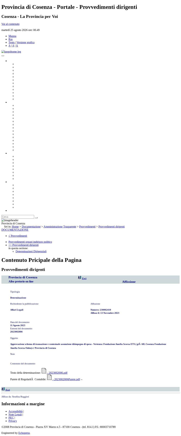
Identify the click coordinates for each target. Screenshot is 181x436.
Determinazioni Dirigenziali (31, 251)
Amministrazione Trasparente (32, 169)
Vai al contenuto (10, 23)
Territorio (21, 197)
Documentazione (17, 153)
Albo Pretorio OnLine (28, 156)
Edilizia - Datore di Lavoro (31, 140)
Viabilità (20, 143)
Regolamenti (23, 178)
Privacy (12, 420)
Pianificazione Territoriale (30, 134)
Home (15, 226)
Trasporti (20, 130)
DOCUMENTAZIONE (14, 229)
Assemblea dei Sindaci (28, 73)
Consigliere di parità (27, 83)
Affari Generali (24, 108)
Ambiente (21, 137)
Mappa (12, 36)
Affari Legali (23, 118)
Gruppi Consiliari (25, 79)
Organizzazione (17, 102)
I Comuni (21, 200)
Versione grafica (25, 42)
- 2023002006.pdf (56, 372)
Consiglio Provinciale (28, 67)
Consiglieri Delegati (27, 70)
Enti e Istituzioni (25, 207)
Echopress (24, 432)
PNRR (19, 127)
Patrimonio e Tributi (27, 124)
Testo (11, 42)
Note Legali (15, 414)
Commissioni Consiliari (29, 76)
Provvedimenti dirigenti (111, 226)
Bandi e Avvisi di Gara (28, 159)
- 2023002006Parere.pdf (66, 379)
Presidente (21, 63)
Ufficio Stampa (24, 92)
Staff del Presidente (26, 149)
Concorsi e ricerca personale (31, 162)
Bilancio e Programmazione (31, 111)
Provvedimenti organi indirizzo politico (30, 241)
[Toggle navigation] (2, 55)
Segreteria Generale (26, 146)
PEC (11, 417)
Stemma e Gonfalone (27, 185)
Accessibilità (15, 411)
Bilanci (20, 165)
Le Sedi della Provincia (29, 191)
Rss (10, 39)
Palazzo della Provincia (29, 188)
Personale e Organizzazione (31, 114)
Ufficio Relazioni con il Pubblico (34, 89)
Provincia (13, 181)
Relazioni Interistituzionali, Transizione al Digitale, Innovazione (51, 121)
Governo (13, 60)
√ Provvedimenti (17, 235)
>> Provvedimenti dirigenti (23, 244)
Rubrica (12, 210)
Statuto (19, 175)
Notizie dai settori (25, 95)
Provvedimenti (87, 226)
